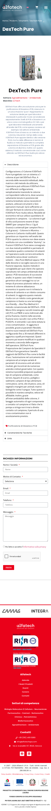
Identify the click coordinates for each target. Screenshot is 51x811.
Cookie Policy (39, 774)
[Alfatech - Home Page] (12, 7)
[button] (46, 7)
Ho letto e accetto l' (25, 546)
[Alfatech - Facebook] (22, 754)
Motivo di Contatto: (12, 477)
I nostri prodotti (25, 684)
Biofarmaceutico (25, 721)
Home (5, 21)
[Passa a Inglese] (27, 7)
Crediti (47, 774)
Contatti (25, 696)
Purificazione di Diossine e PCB (22, 426)
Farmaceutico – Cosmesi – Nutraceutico (25, 713)
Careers (25, 692)
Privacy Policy (29, 774)
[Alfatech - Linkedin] (29, 754)
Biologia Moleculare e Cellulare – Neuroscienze (25, 709)
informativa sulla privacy (34, 546)
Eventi (25, 688)
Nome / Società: (10, 465)
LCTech (16, 100)
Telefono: (7, 500)
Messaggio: (8, 512)
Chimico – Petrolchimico (26, 717)
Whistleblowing (17, 774)
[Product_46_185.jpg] (25, 66)
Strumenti (23, 21)
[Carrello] (36, 7)
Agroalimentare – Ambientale (25, 725)
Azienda (25, 680)
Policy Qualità (6, 774)
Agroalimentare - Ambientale (26, 97)
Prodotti (13, 21)
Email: (6, 488)
